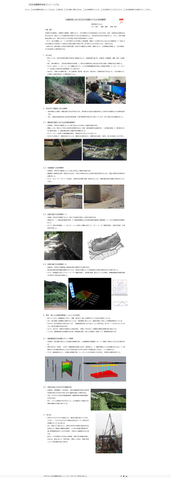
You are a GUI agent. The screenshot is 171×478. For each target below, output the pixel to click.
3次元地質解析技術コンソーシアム (43, 5)
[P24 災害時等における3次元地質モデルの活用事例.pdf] (121, 22)
